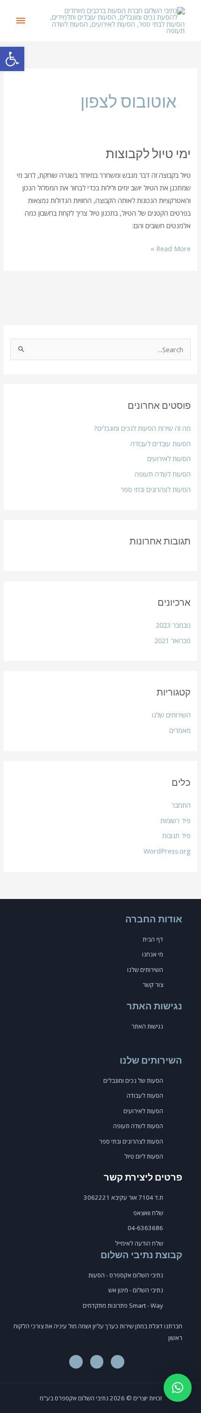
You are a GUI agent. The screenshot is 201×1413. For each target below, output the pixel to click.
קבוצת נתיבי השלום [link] (141, 1254)
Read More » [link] (171, 247)
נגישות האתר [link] (154, 1005)
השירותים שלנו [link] (171, 714)
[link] (12, 59)
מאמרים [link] (180, 730)
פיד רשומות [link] (175, 820)
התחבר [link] (181, 805)
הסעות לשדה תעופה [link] (163, 473)
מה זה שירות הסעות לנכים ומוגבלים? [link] (142, 428)
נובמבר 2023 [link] (173, 625)
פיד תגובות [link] (176, 835)
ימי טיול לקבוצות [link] (148, 152)
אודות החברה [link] (153, 918)
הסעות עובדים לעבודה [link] (160, 443)
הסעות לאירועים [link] (169, 458)
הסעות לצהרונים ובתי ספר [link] (156, 489)
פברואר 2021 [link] (172, 640)
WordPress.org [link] (167, 850)
